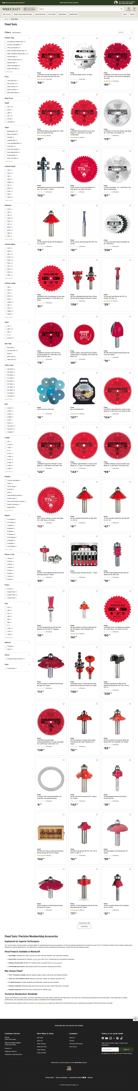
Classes (132, 14)
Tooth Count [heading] (9, 365)
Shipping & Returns (11, 1051)
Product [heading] (7, 477)
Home (6, 19)
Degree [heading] (7, 515)
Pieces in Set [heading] (9, 554)
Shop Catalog (41, 1049)
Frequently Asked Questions (13, 1054)
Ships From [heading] (9, 98)
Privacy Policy (127, 1053)
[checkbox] (6, 42)
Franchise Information (76, 1043)
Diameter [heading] (8, 205)
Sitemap (90, 1077)
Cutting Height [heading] (10, 166)
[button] (125, 32)
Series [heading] (7, 655)
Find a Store (73, 1046)
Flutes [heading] (7, 585)
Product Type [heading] (9, 38)
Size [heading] (6, 603)
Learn (125, 14)
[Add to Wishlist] (63, 38)
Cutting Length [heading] (10, 283)
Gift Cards (40, 1037)
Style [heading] (7, 664)
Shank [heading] (7, 103)
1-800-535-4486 (10, 1045)
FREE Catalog (41, 1043)
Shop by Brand (41, 1052)
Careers (71, 1040)
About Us (72, 1037)
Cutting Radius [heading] (10, 244)
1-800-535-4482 (10, 1039)
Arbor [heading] (7, 322)
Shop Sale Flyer (42, 1046)
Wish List (40, 1040)
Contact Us (8, 1048)
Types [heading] (7, 127)
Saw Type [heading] (8, 344)
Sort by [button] (121, 32)
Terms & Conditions (62, 1077)
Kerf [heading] (6, 404)
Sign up (126, 1049)
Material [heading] (8, 642)
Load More (84, 926)
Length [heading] (7, 438)
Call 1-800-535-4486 (126, 3)
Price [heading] (7, 77)
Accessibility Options (75, 1077)
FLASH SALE (69, 2)
